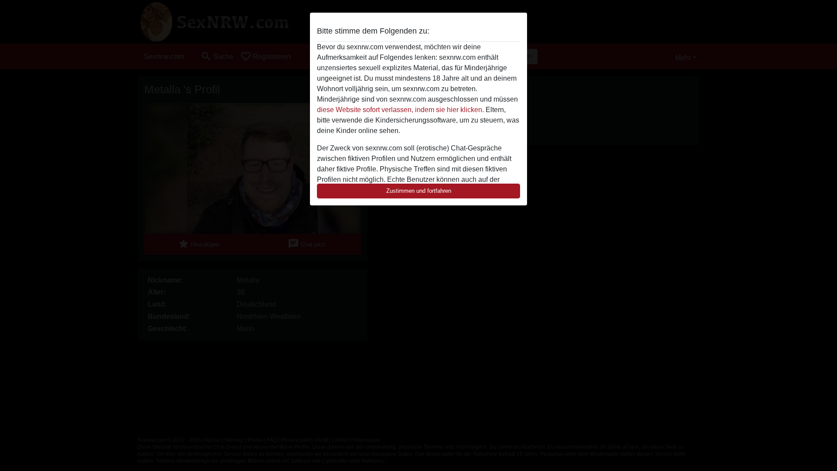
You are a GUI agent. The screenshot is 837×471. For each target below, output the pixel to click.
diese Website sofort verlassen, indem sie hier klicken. (400, 109)
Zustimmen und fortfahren (418, 191)
